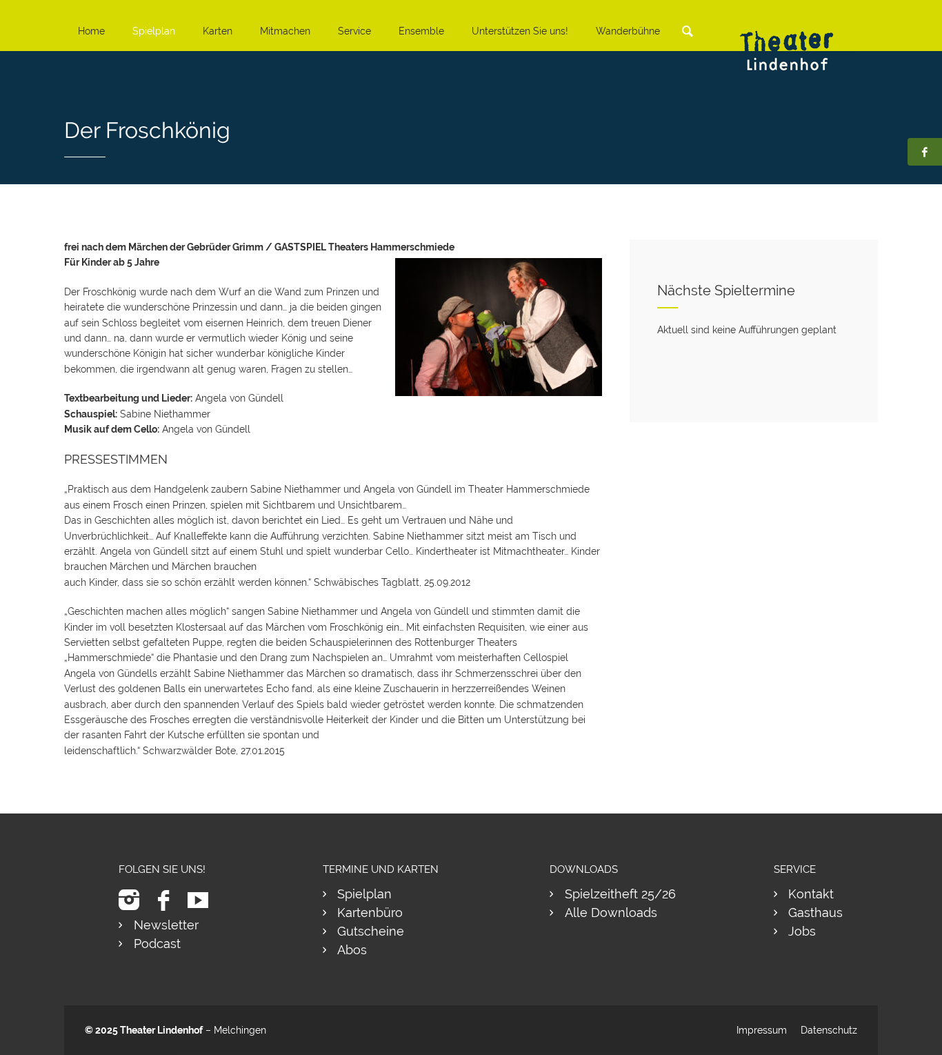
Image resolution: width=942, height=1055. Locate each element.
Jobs (802, 931)
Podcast (157, 943)
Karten (217, 31)
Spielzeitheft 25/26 (620, 894)
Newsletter (166, 925)
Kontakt (811, 894)
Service (354, 31)
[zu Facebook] (168, 900)
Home (91, 31)
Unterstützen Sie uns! (520, 31)
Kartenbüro (370, 912)
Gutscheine (370, 931)
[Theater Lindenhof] (798, 40)
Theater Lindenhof (161, 1030)
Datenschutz (829, 1030)
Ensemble (421, 31)
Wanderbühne (628, 31)
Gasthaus (815, 912)
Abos (352, 950)
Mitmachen (285, 31)
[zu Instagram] (134, 900)
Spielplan (153, 31)
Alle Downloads (611, 912)
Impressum (761, 1030)
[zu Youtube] (203, 900)
